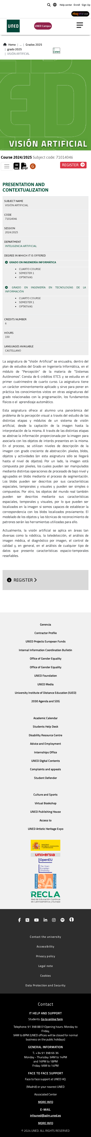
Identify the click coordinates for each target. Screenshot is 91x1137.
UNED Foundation (45, 675)
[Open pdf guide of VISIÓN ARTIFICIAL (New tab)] (24, 167)
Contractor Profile (45, 633)
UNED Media (45, 684)
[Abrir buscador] (49, 4)
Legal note (45, 966)
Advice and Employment (45, 743)
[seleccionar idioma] (55, 4)
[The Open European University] (45, 865)
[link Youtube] (35, 920)
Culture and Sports (45, 794)
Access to (45, 820)
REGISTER (24, 580)
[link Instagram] (53, 920)
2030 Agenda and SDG (45, 701)
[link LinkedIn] (45, 920)
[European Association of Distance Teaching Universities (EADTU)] (45, 881)
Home (12, 44)
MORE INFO (45, 1102)
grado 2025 (14, 49)
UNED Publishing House (45, 811)
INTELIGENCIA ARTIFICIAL (21, 246)
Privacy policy (45, 956)
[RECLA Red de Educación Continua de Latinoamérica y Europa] (45, 897)
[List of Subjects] (33, 166)
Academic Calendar (45, 718)
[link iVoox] (70, 920)
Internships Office (45, 752)
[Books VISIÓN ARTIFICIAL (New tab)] (16, 167)
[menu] (81, 25)
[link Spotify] (62, 920)
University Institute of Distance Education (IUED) (45, 692)
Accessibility (45, 946)
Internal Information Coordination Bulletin (45, 650)
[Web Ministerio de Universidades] (45, 845)
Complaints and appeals (45, 769)
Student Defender (45, 778)
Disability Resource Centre (45, 735)
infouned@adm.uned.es (45, 1115)
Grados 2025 (34, 44)
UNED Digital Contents (45, 760)
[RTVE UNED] (80, 13)
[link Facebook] (18, 920)
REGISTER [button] (70, 165)
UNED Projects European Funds (46, 641)
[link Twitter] (27, 920)
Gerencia (45, 624)
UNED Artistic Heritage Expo (45, 828)
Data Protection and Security (45, 985)
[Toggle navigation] (7, 166)
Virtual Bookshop (46, 803)
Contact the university (45, 936)
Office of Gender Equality (45, 658)
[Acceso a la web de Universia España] (45, 854)
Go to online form (52, 1019)
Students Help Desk (45, 726)
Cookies (45, 975)
